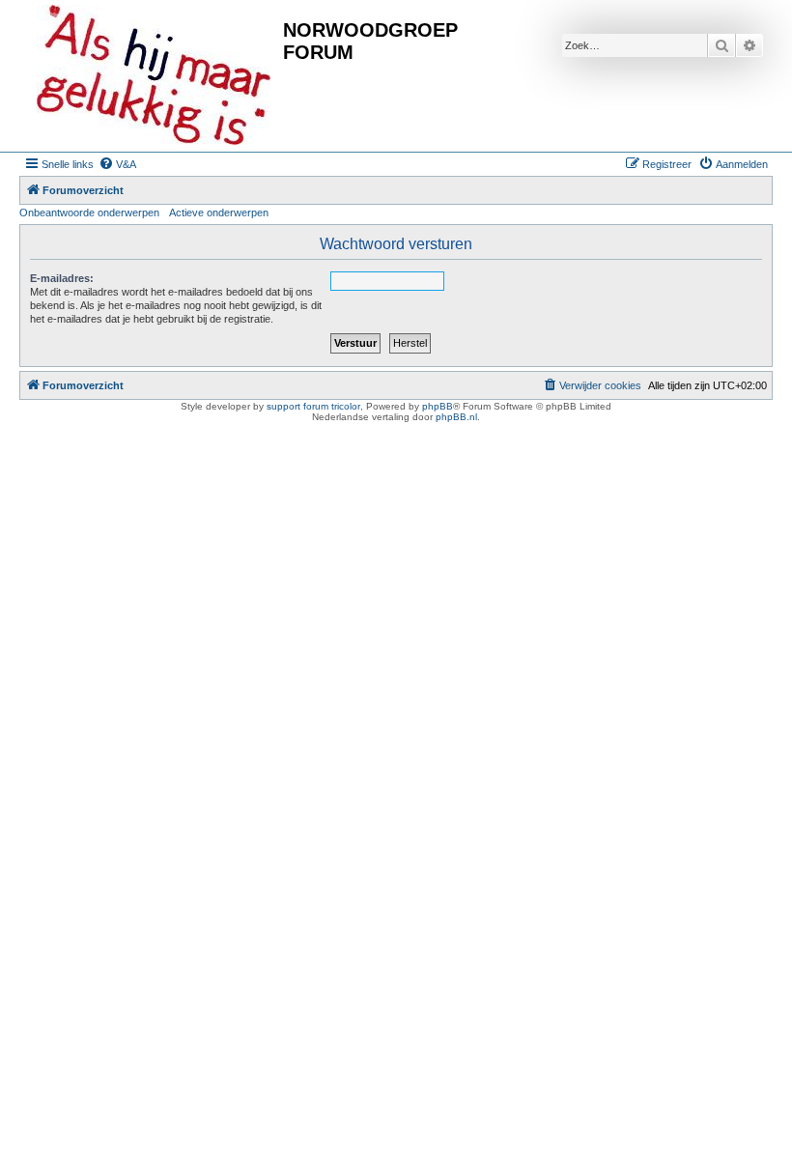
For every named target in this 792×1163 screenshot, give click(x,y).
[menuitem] (117, 164)
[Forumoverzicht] (153, 76)
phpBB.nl (456, 416)
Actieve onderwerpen (219, 212)
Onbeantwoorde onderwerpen (89, 212)
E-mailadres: (62, 278)
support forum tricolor (313, 406)
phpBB (437, 406)
